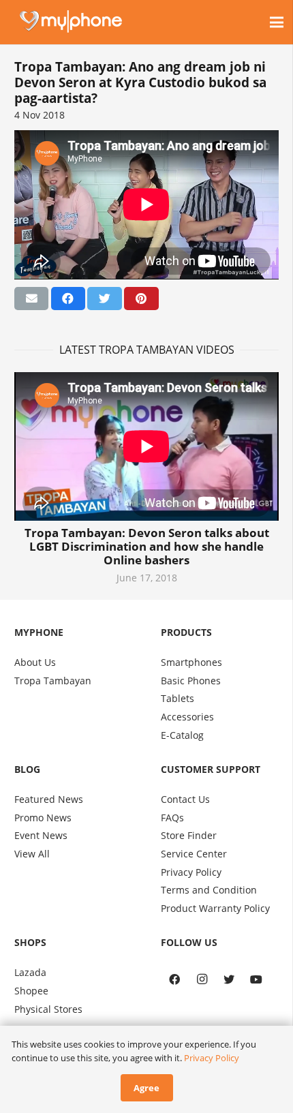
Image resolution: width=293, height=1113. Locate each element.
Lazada (30, 972)
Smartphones (191, 662)
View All (32, 853)
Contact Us (185, 799)
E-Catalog (182, 735)
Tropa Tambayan (52, 680)
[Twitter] (229, 979)
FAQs (172, 817)
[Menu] (276, 22)
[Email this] (31, 298)
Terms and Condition (209, 889)
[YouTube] (256, 979)
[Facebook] (174, 979)
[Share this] (68, 298)
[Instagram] (201, 979)
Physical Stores (48, 1009)
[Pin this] (141, 298)
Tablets (177, 698)
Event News (40, 835)
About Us (35, 662)
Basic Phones (191, 680)
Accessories (187, 716)
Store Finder (189, 835)
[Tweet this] (104, 298)
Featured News (48, 799)
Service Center (194, 853)
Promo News (43, 817)
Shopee (31, 990)
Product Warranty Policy (215, 908)
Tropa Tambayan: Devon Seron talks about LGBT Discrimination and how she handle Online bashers (147, 546)
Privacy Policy (191, 872)
